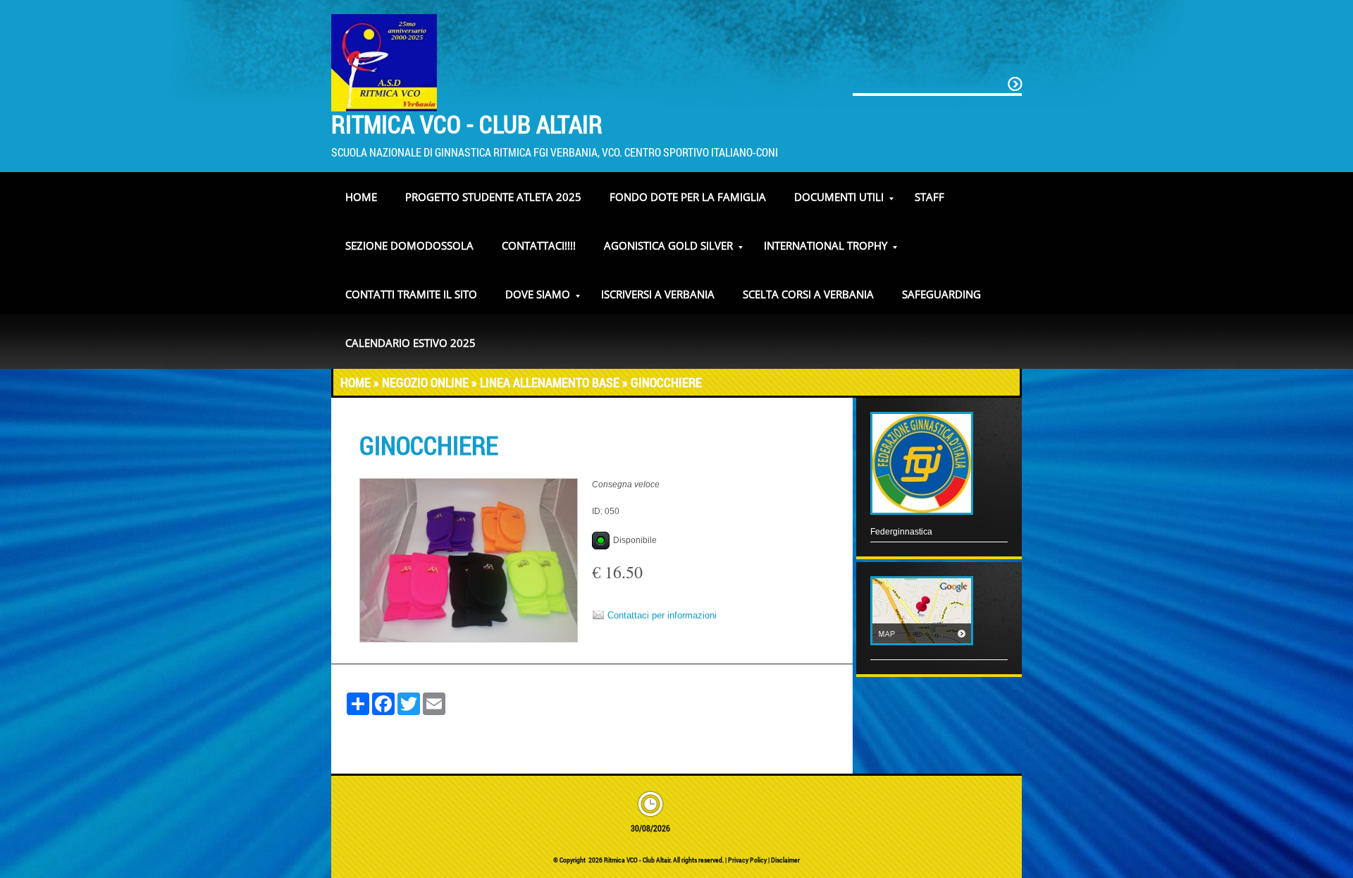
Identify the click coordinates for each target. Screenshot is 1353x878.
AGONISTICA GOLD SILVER (668, 245)
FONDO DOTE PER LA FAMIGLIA (688, 197)
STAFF (929, 197)
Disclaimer (785, 860)
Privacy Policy (747, 860)
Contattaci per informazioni (662, 615)
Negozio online (425, 382)
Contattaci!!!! (539, 245)
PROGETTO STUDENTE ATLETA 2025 (493, 197)
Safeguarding (941, 294)
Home (361, 197)
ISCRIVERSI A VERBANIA (658, 294)
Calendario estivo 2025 (410, 343)
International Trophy (825, 245)
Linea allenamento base (549, 382)
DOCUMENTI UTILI (839, 197)
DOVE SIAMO (537, 294)
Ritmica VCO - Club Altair (467, 123)
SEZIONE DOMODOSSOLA (409, 245)
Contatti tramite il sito (411, 294)
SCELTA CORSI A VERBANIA (808, 294)
